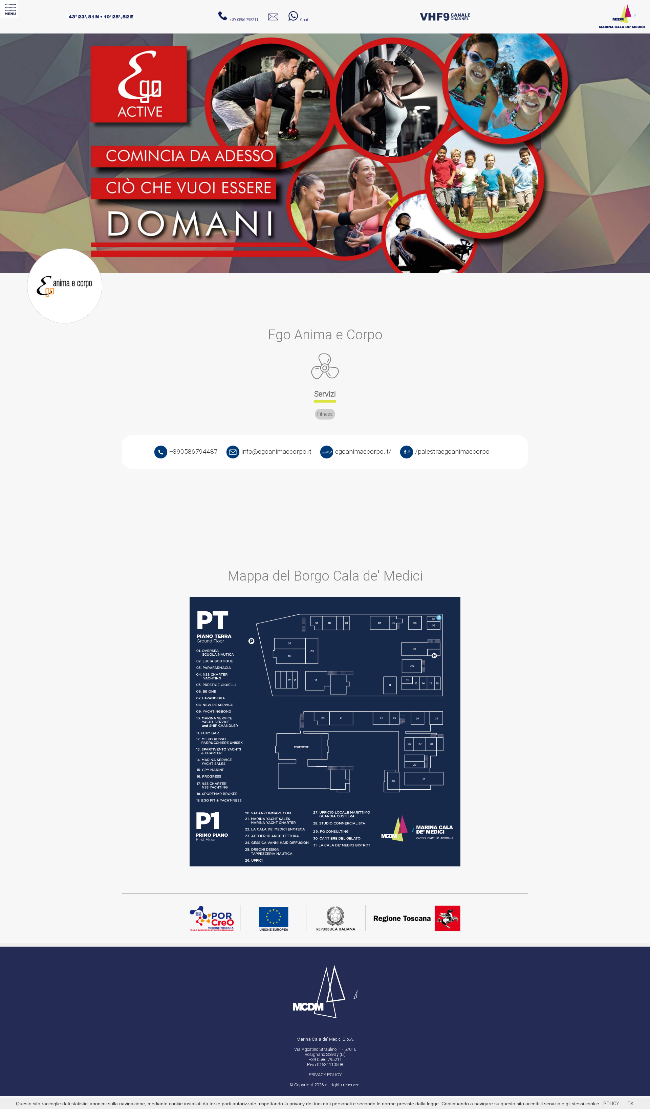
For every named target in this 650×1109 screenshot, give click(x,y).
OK (630, 1103)
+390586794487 (193, 451)
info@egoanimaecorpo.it (275, 451)
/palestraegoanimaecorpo (451, 451)
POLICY (611, 1103)
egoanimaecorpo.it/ (362, 451)
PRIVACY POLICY (325, 1074)
